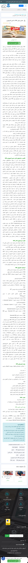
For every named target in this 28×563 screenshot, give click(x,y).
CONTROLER (21, 447)
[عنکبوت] (20, 473)
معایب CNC (12, 460)
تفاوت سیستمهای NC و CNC (19, 452)
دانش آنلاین (10, 452)
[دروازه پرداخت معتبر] (8, 522)
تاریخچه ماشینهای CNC (20, 450)
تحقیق (13, 450)
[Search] (2, 9)
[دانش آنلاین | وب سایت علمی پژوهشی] (5, 6)
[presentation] (2, 477)
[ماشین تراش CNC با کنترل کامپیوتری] (14, 32)
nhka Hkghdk (15, 447)
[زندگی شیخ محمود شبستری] (8, 473)
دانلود (17, 455)
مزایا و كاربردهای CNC (20, 460)
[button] (1, 1)
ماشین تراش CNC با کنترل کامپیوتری (17, 457)
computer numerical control (14, 444)
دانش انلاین (22, 455)
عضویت (7, 535)
